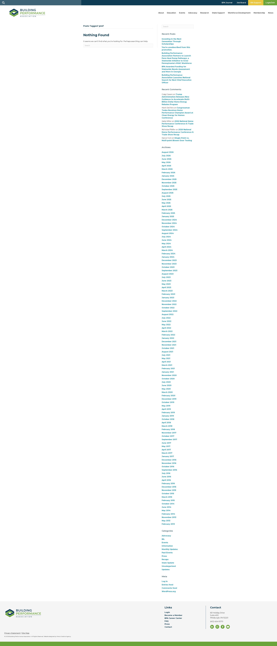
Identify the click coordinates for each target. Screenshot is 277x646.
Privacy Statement (12, 633)
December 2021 (169, 342)
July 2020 (166, 382)
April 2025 (166, 206)
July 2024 (166, 237)
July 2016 (166, 473)
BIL (163, 539)
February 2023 (168, 294)
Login (167, 612)
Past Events (167, 553)
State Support (218, 13)
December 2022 (169, 301)
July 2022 (166, 318)
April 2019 (166, 409)
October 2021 (168, 348)
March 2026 (167, 169)
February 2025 (168, 213)
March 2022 (167, 331)
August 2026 (168, 152)
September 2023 (169, 271)
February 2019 (168, 412)
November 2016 (169, 463)
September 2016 (169, 470)
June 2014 (166, 507)
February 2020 (168, 396)
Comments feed (169, 588)
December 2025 (169, 179)
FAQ (166, 621)
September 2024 (169, 230)
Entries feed (167, 585)
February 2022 (168, 335)
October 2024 (168, 227)
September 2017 (169, 439)
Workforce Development (239, 13)
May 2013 (166, 521)
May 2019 (166, 406)
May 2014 (166, 510)
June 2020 (166, 385)
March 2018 (167, 426)
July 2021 (166, 355)
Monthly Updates (170, 549)
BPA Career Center (173, 618)
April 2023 (166, 287)
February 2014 (168, 514)
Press (164, 556)
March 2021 (167, 365)
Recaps (165, 559)
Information (167, 546)
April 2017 (166, 450)
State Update (168, 563)
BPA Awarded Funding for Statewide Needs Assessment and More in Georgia (176, 69)
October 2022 (168, 308)
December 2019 (169, 399)
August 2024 (168, 233)
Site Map (25, 633)
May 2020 (166, 389)
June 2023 (166, 281)
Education (171, 13)
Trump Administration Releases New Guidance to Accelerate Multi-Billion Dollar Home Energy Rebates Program (176, 99)
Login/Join (270, 3)
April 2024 (166, 247)
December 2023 (169, 260)
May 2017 (166, 446)
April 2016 (166, 480)
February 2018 (168, 429)
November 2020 (169, 375)
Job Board (241, 3)
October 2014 (168, 504)
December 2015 (169, 487)
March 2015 (167, 497)
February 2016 (168, 483)
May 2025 (166, 203)
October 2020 (168, 379)
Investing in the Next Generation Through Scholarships (171, 41)
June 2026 (166, 159)
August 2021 (167, 352)
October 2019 (168, 402)
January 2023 (168, 298)
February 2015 (168, 500)
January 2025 (168, 216)
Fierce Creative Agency (64, 636)
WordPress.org (169, 591)
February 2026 (168, 173)
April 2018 (166, 423)
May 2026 (166, 162)
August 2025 (167, 193)
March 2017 (167, 453)
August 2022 (167, 314)
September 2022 (169, 311)
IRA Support (255, 3)
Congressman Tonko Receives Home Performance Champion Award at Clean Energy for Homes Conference (177, 113)
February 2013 (168, 524)
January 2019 (168, 416)
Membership (259, 13)
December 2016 (169, 460)
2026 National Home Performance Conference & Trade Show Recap (177, 123)
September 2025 (169, 189)
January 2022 (168, 338)
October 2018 (168, 419)
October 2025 (168, 186)
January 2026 (168, 176)
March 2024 (167, 250)
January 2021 (168, 372)
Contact (168, 627)
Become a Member (173, 615)
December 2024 (169, 220)
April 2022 (166, 328)
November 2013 (169, 517)
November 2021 (169, 345)
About (161, 13)
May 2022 (166, 325)
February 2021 (168, 368)
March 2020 (167, 392)
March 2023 (167, 291)
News (270, 13)
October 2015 (168, 494)
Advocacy (192, 13)
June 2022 (166, 321)
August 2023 (167, 274)
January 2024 (168, 257)
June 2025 (166, 200)
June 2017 (166, 443)
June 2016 (166, 477)
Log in (165, 581)
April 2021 (166, 362)
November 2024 (169, 223)
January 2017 (168, 456)
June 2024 (167, 240)
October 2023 (168, 267)
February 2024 (168, 254)
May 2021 (166, 358)
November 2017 (169, 433)
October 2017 (168, 436)
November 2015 (169, 490)
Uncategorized (169, 566)
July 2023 (166, 277)
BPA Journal (227, 3)
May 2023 (166, 284)
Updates (166, 570)
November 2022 (169, 304)
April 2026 (166, 166)
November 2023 (169, 264)
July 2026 (166, 156)
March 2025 (167, 210)
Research (204, 13)
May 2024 (166, 244)
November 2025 (169, 183)
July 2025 (166, 196)
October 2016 (168, 467)
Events (182, 13)
